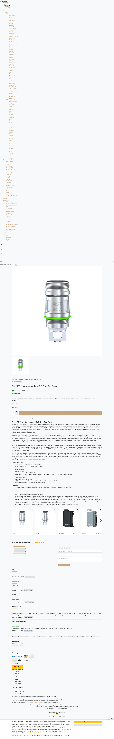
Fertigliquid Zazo (10, 172)
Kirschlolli (11, 59)
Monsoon (11, 64)
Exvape (11, 114)
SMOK (10, 140)
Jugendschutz (18, 684)
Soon (4, 232)
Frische (8, 177)
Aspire (10, 106)
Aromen (8, 163)
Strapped (11, 85)
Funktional (66, 735)
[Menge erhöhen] (16, 412)
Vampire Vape (12, 95)
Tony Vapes (12, 90)
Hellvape (11, 120)
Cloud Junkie (12, 28)
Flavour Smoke (13, 52)
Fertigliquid (9, 166)
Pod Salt (11, 72)
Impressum (14, 696)
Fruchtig (8, 179)
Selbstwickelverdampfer (12, 205)
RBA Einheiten (9, 223)
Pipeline (11, 137)
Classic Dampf (12, 26)
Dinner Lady (12, 38)
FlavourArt (11, 51)
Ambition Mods (13, 101)
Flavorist (11, 49)
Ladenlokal (17, 673)
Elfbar (10, 46)
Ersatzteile (8, 216)
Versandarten (18, 681)
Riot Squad (12, 75)
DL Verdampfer (10, 208)
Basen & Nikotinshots (11, 195)
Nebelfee (11, 69)
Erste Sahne (12, 48)
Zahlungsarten (18, 683)
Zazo (10, 98)
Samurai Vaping (13, 77)
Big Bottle (11, 22)
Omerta (11, 70)
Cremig (8, 176)
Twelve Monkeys (13, 91)
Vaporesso (12, 150)
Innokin (11, 124)
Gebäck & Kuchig (10, 180)
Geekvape (11, 117)
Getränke (8, 182)
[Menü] (111, 719)
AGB (18, 696)
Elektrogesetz (41, 696)
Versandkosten (37, 418)
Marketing (46, 735)
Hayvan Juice (12, 56)
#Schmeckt (12, 15)
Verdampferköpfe (10, 229)
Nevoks (11, 132)
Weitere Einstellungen (17, 737)
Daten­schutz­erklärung (35, 732)
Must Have (12, 67)
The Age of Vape (13, 88)
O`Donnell (11, 133)
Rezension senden (63, 565)
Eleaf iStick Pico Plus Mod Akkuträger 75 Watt (67, 530)
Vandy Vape (12, 146)
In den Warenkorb (60, 413)
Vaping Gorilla (12, 96)
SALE (4, 234)
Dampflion (11, 33)
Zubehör (5, 210)
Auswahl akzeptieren (88, 725)
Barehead (11, 23)
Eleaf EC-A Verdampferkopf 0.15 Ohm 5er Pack (21, 529)
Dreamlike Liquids (13, 44)
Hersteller (5, 12)
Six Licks (11, 82)
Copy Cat (11, 30)
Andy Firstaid (12, 103)
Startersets (5, 197)
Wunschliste (16, 407)
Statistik (24, 735)
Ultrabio (11, 93)
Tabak (7, 192)
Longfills (8, 164)
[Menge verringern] (16, 414)
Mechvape (11, 130)
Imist (10, 122)
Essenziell (16, 735)
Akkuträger (5, 198)
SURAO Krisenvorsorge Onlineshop (34, 702)
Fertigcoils (8, 218)
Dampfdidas (12, 31)
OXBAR (11, 135)
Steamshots (12, 83)
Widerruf (28, 696)
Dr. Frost (11, 41)
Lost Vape (11, 129)
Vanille (7, 193)
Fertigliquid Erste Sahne (12, 171)
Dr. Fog (11, 39)
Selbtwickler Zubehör (11, 226)
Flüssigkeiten (9, 240)
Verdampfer (6, 200)
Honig (7, 184)
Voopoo (11, 153)
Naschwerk (9, 187)
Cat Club (11, 25)
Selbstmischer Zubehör (12, 224)
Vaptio (10, 151)
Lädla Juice (12, 62)
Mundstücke (9, 221)
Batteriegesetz (34, 696)
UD (10, 143)
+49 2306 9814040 (19, 691)
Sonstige (11, 158)
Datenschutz (23, 696)
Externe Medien (56, 735)
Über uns (17, 671)
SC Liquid (11, 78)
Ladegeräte (9, 219)
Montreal (11, 65)
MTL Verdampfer (10, 206)
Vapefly (11, 148)
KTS (10, 60)
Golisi (10, 119)
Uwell (10, 145)
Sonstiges (8, 231)
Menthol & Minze (10, 185)
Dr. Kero (11, 43)
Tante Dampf (12, 86)
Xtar (10, 156)
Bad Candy (12, 20)
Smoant (11, 138)
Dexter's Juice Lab (13, 36)
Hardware (8, 237)
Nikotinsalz (8, 174)
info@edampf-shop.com (21, 693)
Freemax (11, 116)
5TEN (10, 17)
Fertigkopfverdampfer (11, 203)
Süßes (7, 190)
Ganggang (12, 54)
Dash (10, 35)
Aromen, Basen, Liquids (9, 159)
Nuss (7, 189)
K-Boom (11, 57)
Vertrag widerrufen (51, 696)
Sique (10, 80)
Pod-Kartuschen (10, 227)
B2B (16, 676)
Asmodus (11, 104)
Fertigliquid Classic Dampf (12, 167)
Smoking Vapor (13, 142)
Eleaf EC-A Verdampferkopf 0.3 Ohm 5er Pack (44, 529)
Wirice (10, 154)
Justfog (11, 127)
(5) (22, 381)
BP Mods (11, 109)
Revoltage (11, 73)
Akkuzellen (8, 213)
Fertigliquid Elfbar (10, 169)
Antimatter (11, 18)
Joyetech (11, 125)
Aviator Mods (12, 107)
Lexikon (17, 674)
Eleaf (10, 111)
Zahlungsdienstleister (35, 735)
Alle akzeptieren (88, 721)
